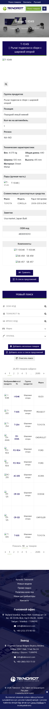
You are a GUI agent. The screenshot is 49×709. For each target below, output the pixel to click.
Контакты (24, 601)
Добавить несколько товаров (25, 347)
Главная (13, 29)
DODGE (41, 494)
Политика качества (24, 592)
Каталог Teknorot (24, 580)
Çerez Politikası (37, 703)
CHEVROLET (41, 438)
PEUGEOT (41, 412)
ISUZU (41, 397)
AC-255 (17, 476)
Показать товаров (24, 546)
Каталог (25, 29)
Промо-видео (24, 588)
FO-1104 (16, 451)
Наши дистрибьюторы (24, 596)
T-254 (16, 425)
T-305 (16, 412)
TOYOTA (41, 425)
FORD (41, 451)
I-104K (16, 397)
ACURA (41, 476)
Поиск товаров (33, 9)
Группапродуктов (28, 383)
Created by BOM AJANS (24, 693)
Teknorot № (17, 383)
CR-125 (17, 494)
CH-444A (16, 437)
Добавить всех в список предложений (25, 353)
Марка (41, 383)
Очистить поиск (25, 358)
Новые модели (24, 584)
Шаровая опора (28, 396)
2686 (37, 374)
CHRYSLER (40, 518)
